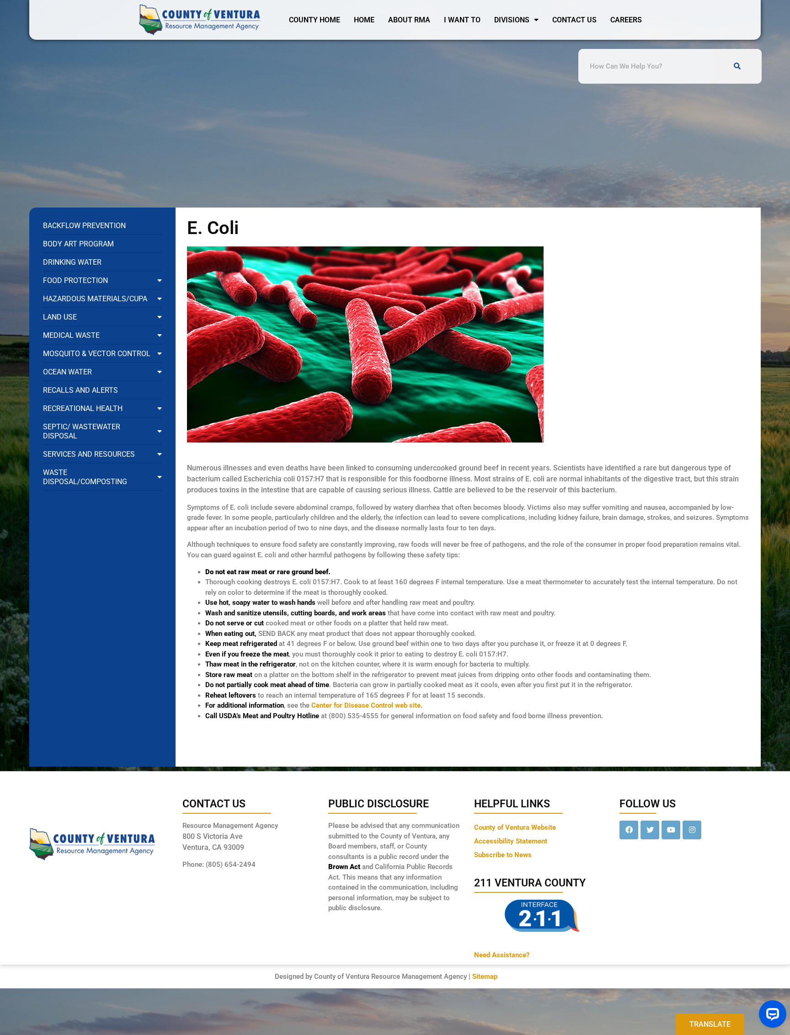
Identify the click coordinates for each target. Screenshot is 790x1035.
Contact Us (574, 20)
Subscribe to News (503, 855)
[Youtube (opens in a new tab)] (671, 830)
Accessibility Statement (510, 841)
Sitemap (484, 976)
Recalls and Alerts (80, 390)
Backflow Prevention (84, 225)
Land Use (60, 317)
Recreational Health (83, 408)
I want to (462, 20)
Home (364, 20)
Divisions (511, 20)
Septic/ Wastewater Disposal (81, 431)
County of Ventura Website (515, 827)
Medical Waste (71, 335)
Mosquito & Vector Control (96, 353)
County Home (314, 20)
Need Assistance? (501, 955)
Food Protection (75, 280)
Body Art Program (78, 244)
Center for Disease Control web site (366, 705)
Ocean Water (67, 372)
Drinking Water (72, 262)
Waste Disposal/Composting (85, 477)
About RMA (409, 20)
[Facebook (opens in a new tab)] (628, 830)
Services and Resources (89, 454)
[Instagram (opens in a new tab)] (692, 830)
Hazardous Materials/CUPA (95, 298)
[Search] (737, 66)
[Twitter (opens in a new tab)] (650, 830)
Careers (626, 20)
